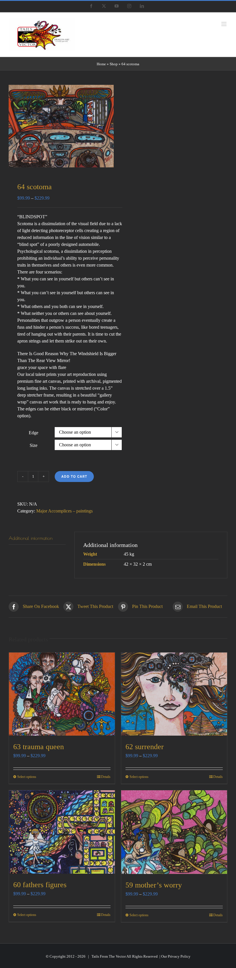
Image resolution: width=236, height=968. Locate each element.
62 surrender (144, 747)
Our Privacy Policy (176, 956)
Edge (33, 432)
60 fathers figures (39, 885)
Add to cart (74, 476)
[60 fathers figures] (62, 832)
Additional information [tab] (30, 538)
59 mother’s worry (153, 885)
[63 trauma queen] (62, 694)
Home (101, 64)
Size (33, 445)
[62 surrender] (174, 694)
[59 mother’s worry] (174, 832)
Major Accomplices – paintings (64, 510)
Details (106, 777)
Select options (26, 777)
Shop (114, 64)
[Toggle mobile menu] (224, 24)
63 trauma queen (38, 747)
